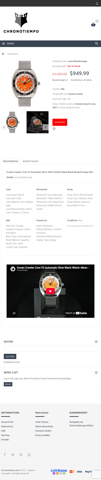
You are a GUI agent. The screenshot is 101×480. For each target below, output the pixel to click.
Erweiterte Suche (12, 362)
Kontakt (5, 439)
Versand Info (7, 422)
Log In (7, 378)
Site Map (5, 435)
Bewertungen (30, 161)
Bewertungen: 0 (60, 80)
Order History (41, 422)
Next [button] (46, 127)
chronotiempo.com (10, 470)
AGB (3, 431)
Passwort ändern (43, 431)
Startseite (3, 54)
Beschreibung (10, 161)
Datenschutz (7, 426)
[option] (12, 122)
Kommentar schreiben (81, 80)
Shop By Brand (12, 54)
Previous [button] (4, 127)
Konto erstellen (42, 435)
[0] (93, 26)
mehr (8, 384)
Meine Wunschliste (44, 426)
